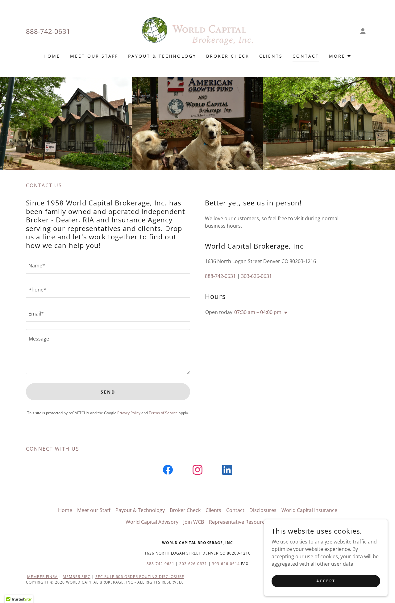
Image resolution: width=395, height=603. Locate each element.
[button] (363, 31)
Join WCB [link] (193, 521)
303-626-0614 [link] (226, 563)
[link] (197, 30)
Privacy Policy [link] (128, 412)
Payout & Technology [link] (162, 56)
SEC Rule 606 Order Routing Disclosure (139, 576)
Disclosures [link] (262, 510)
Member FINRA (42, 576)
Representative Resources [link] (239, 521)
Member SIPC (76, 576)
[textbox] (108, 265)
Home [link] (52, 56)
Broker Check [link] (227, 56)
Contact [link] (306, 56)
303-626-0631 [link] (256, 276)
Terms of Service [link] (163, 412)
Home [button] (65, 510)
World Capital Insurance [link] (309, 510)
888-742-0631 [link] (48, 31)
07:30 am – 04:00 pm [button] (257, 312)
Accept (325, 581)
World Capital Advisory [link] (152, 521)
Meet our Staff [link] (94, 56)
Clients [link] (271, 56)
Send (108, 392)
